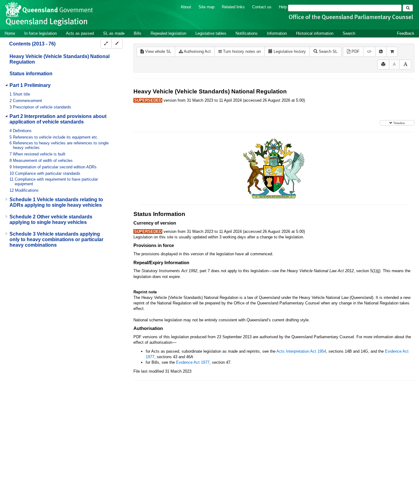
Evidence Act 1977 (193, 362)
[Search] (408, 8)
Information (277, 33)
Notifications (247, 33)
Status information (31, 73)
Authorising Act (197, 51)
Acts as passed (80, 33)
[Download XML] (369, 52)
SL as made (114, 33)
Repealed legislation (168, 33)
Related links (233, 7)
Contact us (261, 7)
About (186, 7)
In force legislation (40, 33)
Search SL (327, 51)
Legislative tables (210, 33)
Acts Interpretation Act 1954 (301, 351)
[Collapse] (117, 44)
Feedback (405, 33)
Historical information (314, 33)
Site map (206, 7)
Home (10, 33)
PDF (354, 51)
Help (283, 7)
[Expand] (106, 44)
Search (349, 33)
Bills (137, 33)
